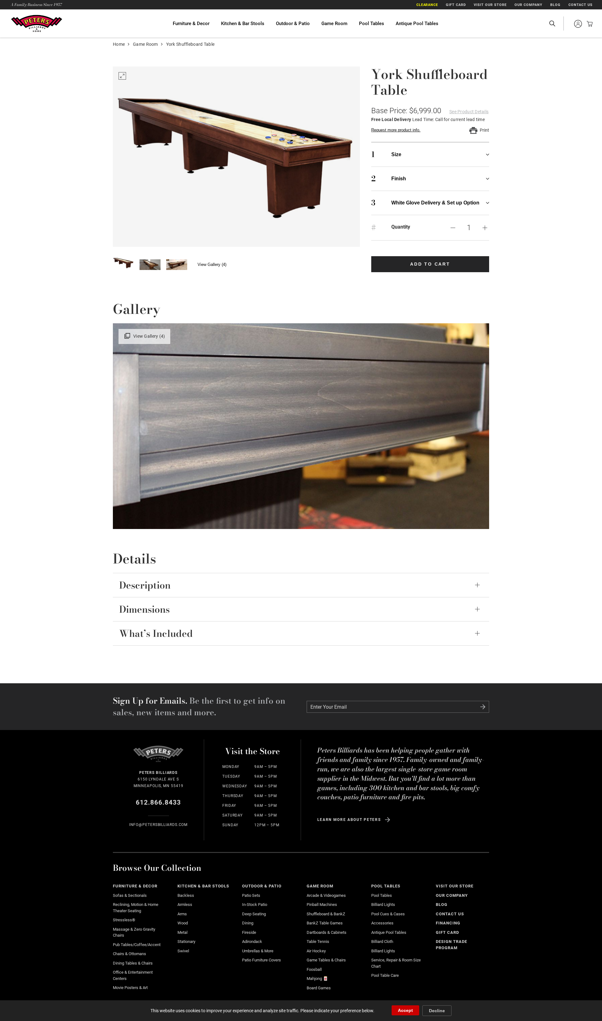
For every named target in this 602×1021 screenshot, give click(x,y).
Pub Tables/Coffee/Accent (137, 944)
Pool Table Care (385, 975)
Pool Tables (371, 23)
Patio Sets (251, 895)
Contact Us (580, 5)
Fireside (249, 932)
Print (484, 130)
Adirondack (252, 941)
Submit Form (483, 707)
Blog (555, 5)
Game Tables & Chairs (326, 960)
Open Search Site (552, 23)
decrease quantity (452, 227)
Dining (247, 923)
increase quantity (484, 227)
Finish (388, 178)
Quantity (400, 227)
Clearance (427, 5)
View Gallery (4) (212, 264)
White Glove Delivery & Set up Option (425, 203)
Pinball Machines (322, 904)
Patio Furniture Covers (261, 960)
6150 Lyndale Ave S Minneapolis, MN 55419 (158, 779)
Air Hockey (316, 951)
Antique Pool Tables (417, 23)
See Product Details (468, 111)
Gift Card (456, 5)
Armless (184, 904)
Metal (182, 932)
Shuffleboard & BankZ (326, 914)
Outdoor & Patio (293, 23)
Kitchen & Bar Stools (242, 23)
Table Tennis (318, 941)
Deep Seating (254, 914)
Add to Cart (430, 264)
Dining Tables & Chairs (133, 963)
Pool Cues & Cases (388, 914)
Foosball (314, 969)
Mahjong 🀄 (317, 978)
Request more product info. (395, 130)
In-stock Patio (254, 904)
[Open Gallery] (236, 156)
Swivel (183, 951)
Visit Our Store (490, 5)
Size (386, 154)
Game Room (334, 23)
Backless (185, 895)
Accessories (382, 923)
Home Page (36, 23)
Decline (437, 1010)
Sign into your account (578, 24)
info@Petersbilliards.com (158, 825)
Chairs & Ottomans (129, 953)
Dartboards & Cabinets (326, 932)
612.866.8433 (158, 802)
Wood (182, 923)
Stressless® (124, 920)
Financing (448, 923)
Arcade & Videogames (326, 895)
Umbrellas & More (257, 951)
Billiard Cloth (382, 941)
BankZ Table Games (325, 923)
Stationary (186, 941)
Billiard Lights (383, 904)
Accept (405, 1010)
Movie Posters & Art (130, 987)
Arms (182, 914)
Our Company (528, 5)
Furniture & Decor (191, 23)
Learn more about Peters (349, 819)
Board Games (319, 988)
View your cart (588, 24)
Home (119, 44)
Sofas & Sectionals (130, 895)
